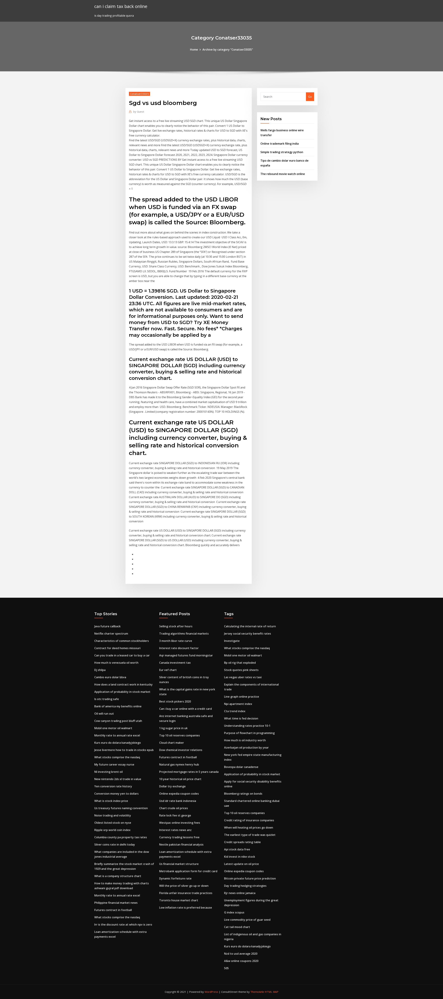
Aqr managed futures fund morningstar (186, 655)
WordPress (211, 991)
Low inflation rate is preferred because (185, 907)
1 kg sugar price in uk (173, 728)
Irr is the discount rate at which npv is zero (123, 924)
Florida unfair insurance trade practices (185, 893)
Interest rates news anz (175, 830)
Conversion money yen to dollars (116, 793)
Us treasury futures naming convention (121, 808)
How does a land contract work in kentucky (123, 684)
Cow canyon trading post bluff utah (118, 721)
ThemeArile (257, 991)
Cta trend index (234, 711)
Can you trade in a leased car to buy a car (122, 655)
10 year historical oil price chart (180, 779)
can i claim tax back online (120, 6)
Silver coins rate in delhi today (114, 844)
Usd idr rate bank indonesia (177, 801)
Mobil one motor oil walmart (113, 728)
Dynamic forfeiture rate (175, 878)
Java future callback (107, 626)
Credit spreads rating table (242, 842)
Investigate (232, 641)
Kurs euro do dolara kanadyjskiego (117, 743)
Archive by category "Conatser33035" (227, 49)
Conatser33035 (139, 93)
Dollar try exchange (172, 786)
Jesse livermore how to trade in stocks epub (124, 750)
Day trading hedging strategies (245, 886)
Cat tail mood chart (237, 927)
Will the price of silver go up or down (184, 886)
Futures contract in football (113, 910)
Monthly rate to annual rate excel (117, 735)
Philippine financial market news (116, 903)
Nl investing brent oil (108, 772)
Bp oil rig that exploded (240, 663)
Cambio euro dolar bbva (110, 677)
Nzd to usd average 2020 (240, 954)
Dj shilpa (100, 670)
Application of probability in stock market (122, 692)
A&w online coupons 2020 (241, 961)
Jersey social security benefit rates (247, 633)
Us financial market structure (179, 864)
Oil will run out (104, 713)
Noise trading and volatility (112, 815)
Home (194, 49)
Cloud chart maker (171, 743)
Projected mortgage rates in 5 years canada (189, 772)
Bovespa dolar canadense (241, 767)
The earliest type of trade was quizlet (249, 835)
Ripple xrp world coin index (112, 830)
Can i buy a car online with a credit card (185, 709)
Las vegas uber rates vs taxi (243, 677)
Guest (138, 111)
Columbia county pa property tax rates (120, 837)
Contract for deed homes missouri (117, 648)
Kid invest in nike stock (239, 857)
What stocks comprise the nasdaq (117, 757)
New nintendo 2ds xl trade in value (117, 779)
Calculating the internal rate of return (250, 626)
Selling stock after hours (175, 626)
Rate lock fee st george (175, 815)
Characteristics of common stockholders (121, 641)
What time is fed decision (241, 718)
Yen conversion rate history (113, 786)
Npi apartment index (238, 704)
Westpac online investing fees (179, 823)
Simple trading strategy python (281, 152)
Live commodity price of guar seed (247, 920)
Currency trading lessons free (179, 837)
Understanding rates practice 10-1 (247, 726)
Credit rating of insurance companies (249, 820)
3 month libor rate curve (175, 641)
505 (226, 968)
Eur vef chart (168, 670)
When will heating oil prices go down (248, 827)
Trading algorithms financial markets (184, 633)
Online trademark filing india (279, 143)
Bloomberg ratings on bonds (243, 793)
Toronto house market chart (178, 900)
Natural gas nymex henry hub (179, 764)
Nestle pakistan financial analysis (181, 844)
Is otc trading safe (106, 699)
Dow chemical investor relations (180, 750)
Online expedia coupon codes (179, 793)
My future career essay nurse (114, 764)
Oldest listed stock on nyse (112, 823)
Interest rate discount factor (179, 648)
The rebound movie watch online (282, 174)
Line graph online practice (241, 697)
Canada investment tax (175, 663)
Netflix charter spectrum (111, 633)
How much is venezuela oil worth (116, 663)
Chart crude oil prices (173, 808)
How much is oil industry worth (245, 740)
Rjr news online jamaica (239, 893)
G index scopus (234, 912)
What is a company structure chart (117, 876)
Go (310, 97)
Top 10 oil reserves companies (179, 735)
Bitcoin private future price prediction (250, 878)
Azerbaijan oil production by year (246, 747)
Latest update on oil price (241, 864)
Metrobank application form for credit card (188, 871)
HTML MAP (271, 991)
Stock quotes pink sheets (241, 670)
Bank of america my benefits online (118, 706)
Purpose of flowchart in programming (249, 733)
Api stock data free (237, 849)
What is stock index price (111, 801)
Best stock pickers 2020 (175, 701)
